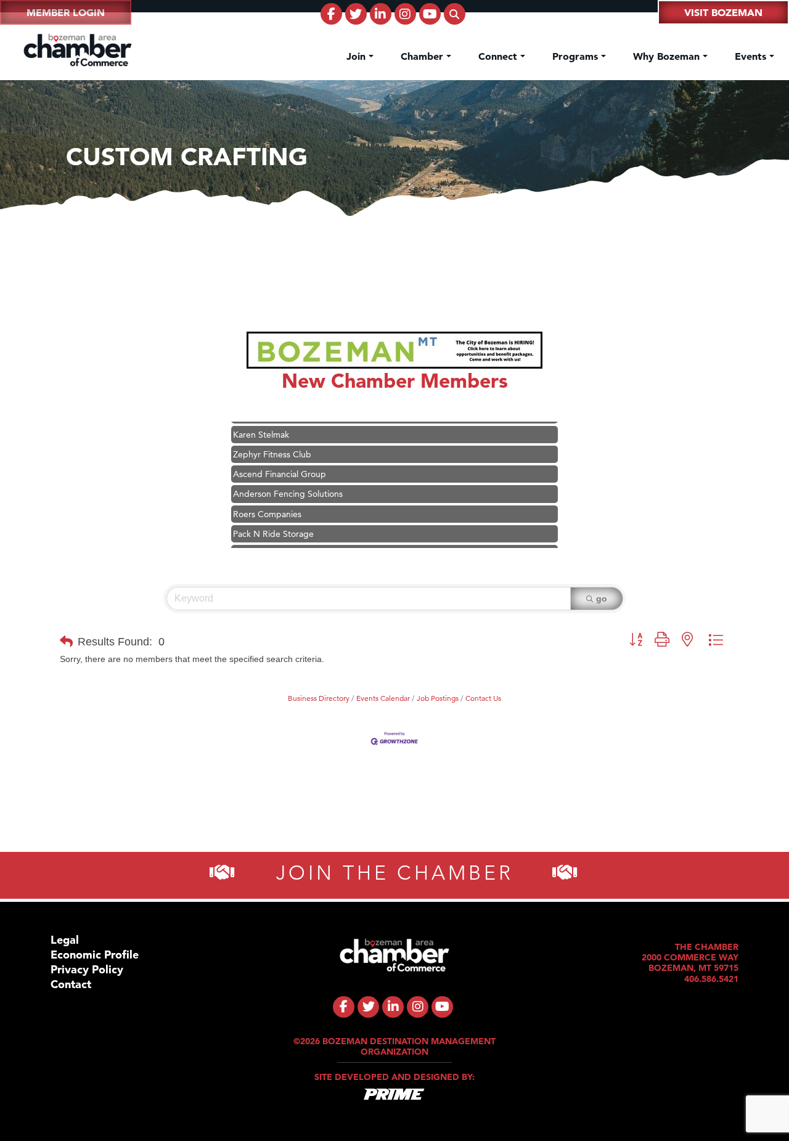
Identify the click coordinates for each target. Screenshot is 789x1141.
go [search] (601, 598)
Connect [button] (499, 56)
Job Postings (438, 698)
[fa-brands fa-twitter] (356, 14)
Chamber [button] (423, 56)
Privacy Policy (87, 969)
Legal (65, 940)
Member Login (66, 12)
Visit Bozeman (723, 12)
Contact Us (483, 698)
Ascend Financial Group (279, 463)
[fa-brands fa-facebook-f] (331, 14)
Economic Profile (95, 954)
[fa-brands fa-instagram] (405, 14)
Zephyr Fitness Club (272, 443)
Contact (71, 984)
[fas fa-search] (454, 14)
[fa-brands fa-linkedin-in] (380, 14)
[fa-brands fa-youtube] (430, 14)
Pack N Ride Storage (273, 523)
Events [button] (752, 56)
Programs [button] (576, 56)
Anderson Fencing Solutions (288, 483)
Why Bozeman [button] (668, 56)
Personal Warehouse (272, 543)
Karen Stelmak (261, 424)
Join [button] (357, 56)
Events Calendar (383, 698)
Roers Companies (267, 503)
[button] (66, 642)
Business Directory (319, 698)
